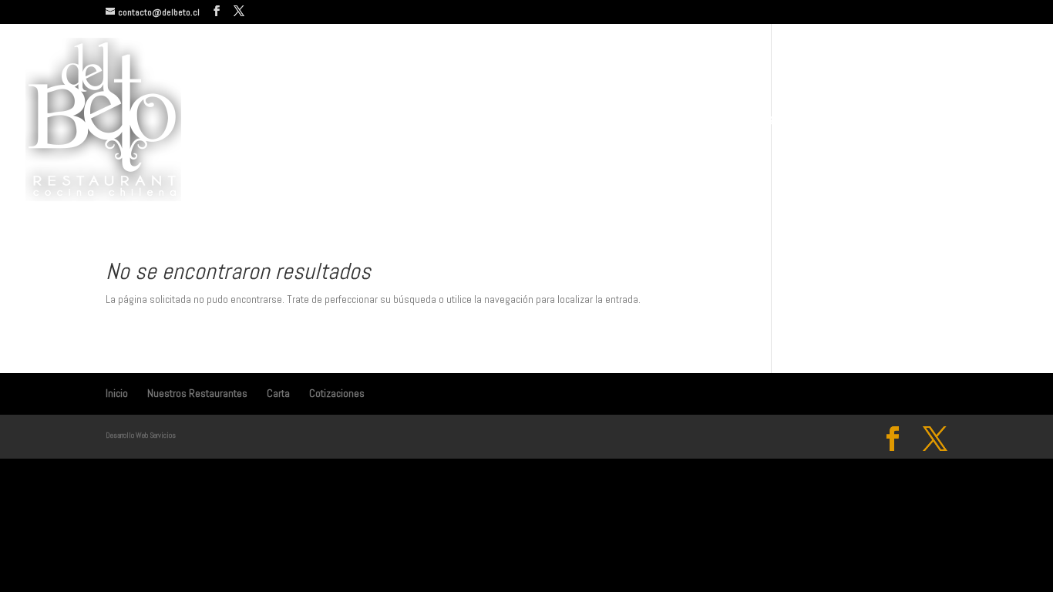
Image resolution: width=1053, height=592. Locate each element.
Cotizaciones (963, 121)
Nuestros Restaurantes (786, 121)
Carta (896, 121)
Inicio (692, 121)
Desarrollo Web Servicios (141, 435)
